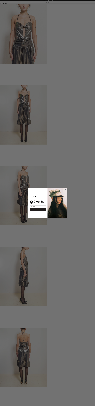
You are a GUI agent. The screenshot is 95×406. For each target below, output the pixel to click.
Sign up (38, 209)
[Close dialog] (65, 189)
